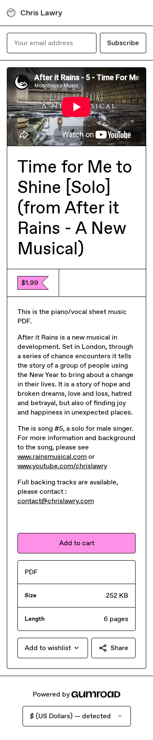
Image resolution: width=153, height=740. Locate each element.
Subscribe (123, 43)
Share (119, 648)
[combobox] (52, 648)
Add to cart (76, 543)
